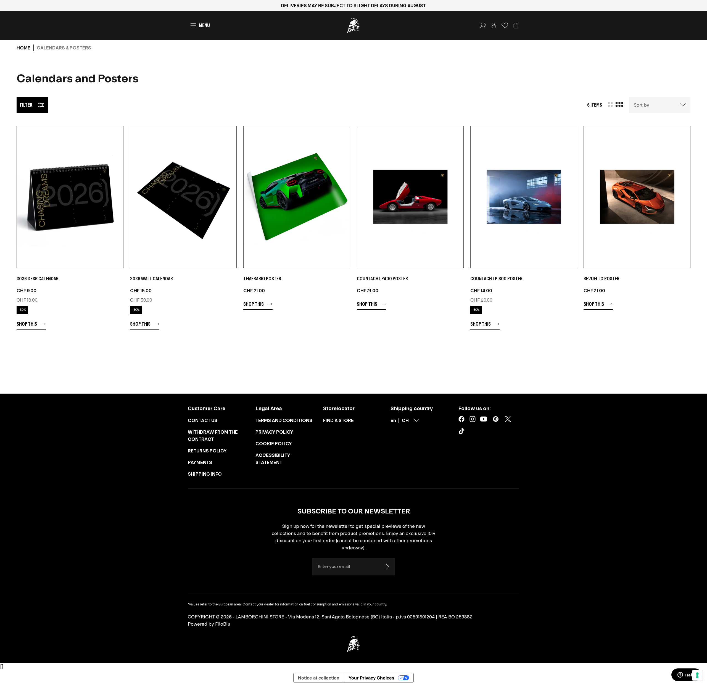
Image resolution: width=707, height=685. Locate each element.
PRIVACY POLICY (274, 432)
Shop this (27, 324)
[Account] (493, 25)
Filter (26, 105)
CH (405, 420)
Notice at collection (318, 678)
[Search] (482, 25)
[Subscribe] (387, 566)
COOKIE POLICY (273, 443)
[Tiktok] (462, 432)
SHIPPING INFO (205, 473)
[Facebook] (461, 419)
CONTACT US (202, 420)
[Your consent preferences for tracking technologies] (697, 675)
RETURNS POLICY (207, 450)
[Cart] (516, 25)
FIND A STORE (338, 420)
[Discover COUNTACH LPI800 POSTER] (524, 197)
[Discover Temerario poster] (297, 197)
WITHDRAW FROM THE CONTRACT (213, 436)
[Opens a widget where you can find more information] (686, 675)
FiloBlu (222, 623)
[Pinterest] (495, 419)
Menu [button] (204, 25)
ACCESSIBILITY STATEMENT (272, 459)
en (393, 420)
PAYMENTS (200, 462)
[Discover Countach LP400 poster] (410, 197)
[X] (508, 419)
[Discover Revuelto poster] (637, 197)
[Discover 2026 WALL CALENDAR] (183, 197)
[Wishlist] (505, 25)
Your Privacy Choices (371, 678)
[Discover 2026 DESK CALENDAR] (70, 197)
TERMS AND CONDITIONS (283, 420)
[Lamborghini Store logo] (353, 25)
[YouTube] (483, 419)
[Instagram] (472, 419)
